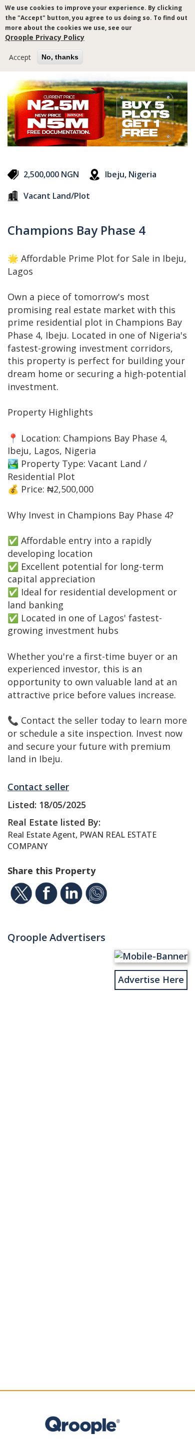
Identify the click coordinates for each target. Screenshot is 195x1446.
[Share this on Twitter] (21, 895)
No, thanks (60, 57)
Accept (20, 57)
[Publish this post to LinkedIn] (71, 895)
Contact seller (38, 787)
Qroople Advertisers (57, 937)
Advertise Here (151, 979)
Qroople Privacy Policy (44, 37)
